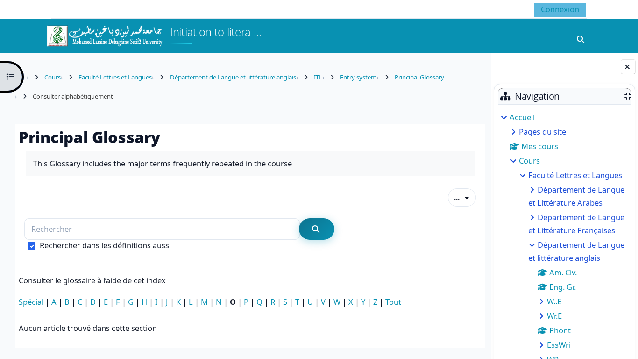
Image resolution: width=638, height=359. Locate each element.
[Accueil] (104, 34)
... (465, 196)
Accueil (522, 117)
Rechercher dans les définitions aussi (105, 245)
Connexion (560, 9)
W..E (554, 301)
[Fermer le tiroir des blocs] (628, 66)
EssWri (559, 344)
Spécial (31, 301)
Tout (393, 301)
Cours (529, 160)
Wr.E (554, 315)
